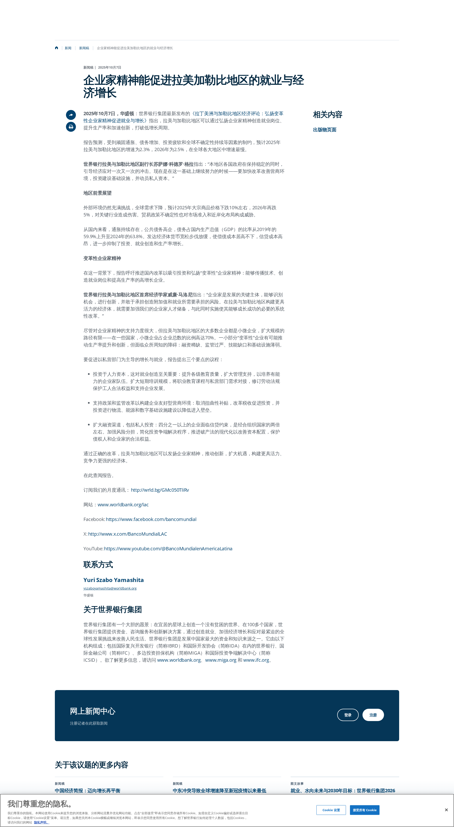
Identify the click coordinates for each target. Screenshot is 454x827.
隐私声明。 (41, 822)
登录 (348, 715)
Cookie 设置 (331, 810)
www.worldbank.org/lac (123, 504)
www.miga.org (220, 660)
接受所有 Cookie (365, 810)
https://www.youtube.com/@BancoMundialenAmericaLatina (168, 548)
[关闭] (446, 810)
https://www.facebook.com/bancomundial (151, 519)
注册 (373, 715)
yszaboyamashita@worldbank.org (110, 588)
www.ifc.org (256, 660)
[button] (71, 127)
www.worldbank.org (179, 660)
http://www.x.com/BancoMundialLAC (127, 534)
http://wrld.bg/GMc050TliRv (160, 490)
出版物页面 (324, 129)
